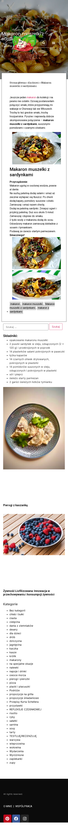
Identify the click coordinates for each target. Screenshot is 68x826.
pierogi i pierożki (19, 679)
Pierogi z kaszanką (15, 505)
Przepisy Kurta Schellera (24, 701)
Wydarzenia (16, 751)
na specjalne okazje (21, 663)
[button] (43, 42)
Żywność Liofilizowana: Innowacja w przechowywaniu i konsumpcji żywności (29, 592)
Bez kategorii (17, 610)
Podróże (14, 690)
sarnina (13, 724)
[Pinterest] (7, 819)
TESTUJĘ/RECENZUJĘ (23, 736)
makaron (31, 97)
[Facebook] (16, 819)
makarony (15, 659)
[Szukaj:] (25, 327)
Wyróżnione (16, 755)
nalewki (14, 667)
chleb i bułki (16, 614)
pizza (12, 682)
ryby (12, 717)
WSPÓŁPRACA (23, 806)
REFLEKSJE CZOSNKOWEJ (25, 709)
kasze (12, 652)
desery (13, 629)
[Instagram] (25, 819)
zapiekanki (15, 758)
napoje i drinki (17, 671)
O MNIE (8, 806)
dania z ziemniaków (21, 625)
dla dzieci (15, 633)
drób (12, 637)
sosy (12, 728)
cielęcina (14, 621)
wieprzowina (17, 743)
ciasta (13, 618)
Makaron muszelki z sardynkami (32, 306)
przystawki (16, 705)
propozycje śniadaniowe (24, 698)
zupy (12, 762)
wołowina (15, 747)
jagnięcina (15, 644)
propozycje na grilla (21, 694)
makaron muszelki (32, 304)
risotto (13, 713)
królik (12, 656)
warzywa (14, 739)
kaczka (13, 648)
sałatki (13, 720)
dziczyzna (15, 640)
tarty (12, 732)
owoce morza (17, 675)
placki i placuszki (19, 686)
